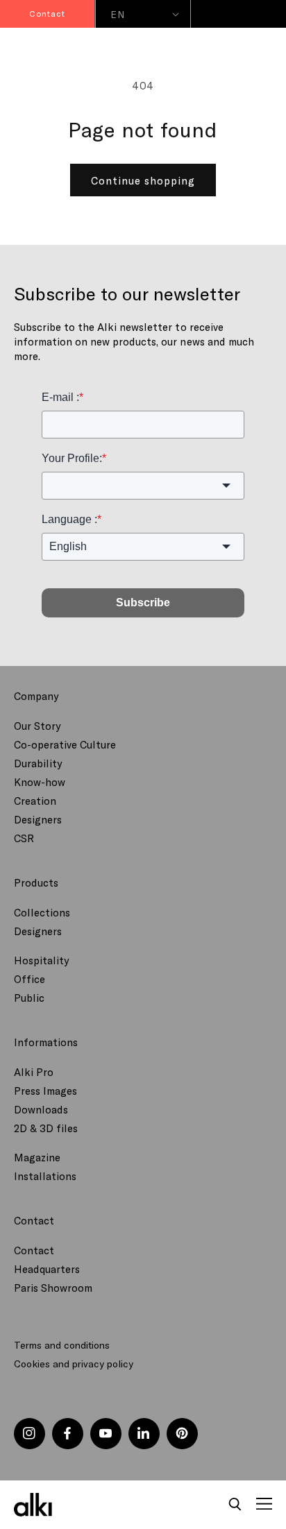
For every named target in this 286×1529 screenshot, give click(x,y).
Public (29, 997)
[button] (235, 1505)
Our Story (37, 725)
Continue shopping (143, 180)
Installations (45, 1176)
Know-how (39, 782)
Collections (42, 912)
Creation (35, 800)
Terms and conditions (62, 1345)
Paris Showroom (53, 1287)
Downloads (41, 1109)
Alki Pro (33, 1072)
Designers (38, 819)
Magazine (37, 1157)
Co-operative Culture (65, 744)
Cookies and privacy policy (73, 1363)
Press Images (45, 1090)
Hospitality (41, 960)
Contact (34, 1250)
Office (29, 979)
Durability (38, 763)
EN (117, 14)
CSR (24, 838)
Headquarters (47, 1269)
